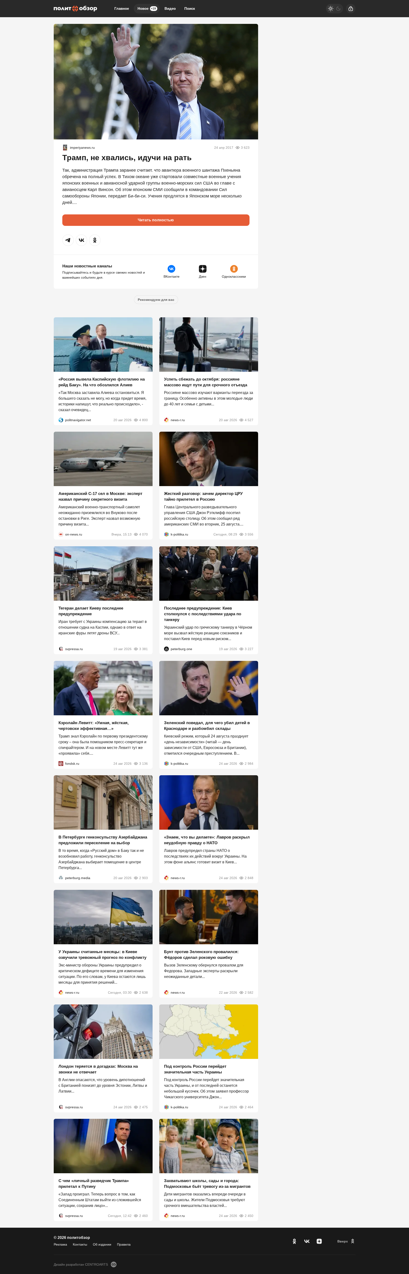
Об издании (102, 1244)
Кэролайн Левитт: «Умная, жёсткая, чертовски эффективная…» (93, 725)
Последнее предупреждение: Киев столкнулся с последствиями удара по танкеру (202, 614)
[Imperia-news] (65, 147)
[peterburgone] (166, 649)
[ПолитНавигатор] (61, 419)
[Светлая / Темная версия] (334, 8)
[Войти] (351, 8)
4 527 (249, 420)
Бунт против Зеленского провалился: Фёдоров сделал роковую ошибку (201, 955)
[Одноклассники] (294, 1241)
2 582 (249, 992)
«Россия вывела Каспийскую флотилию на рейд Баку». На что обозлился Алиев (101, 382)
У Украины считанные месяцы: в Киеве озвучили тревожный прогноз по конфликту (102, 955)
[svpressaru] (61, 649)
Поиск (189, 8)
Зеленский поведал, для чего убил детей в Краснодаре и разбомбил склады (207, 725)
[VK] (307, 1241)
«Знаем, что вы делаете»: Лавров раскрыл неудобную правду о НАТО (207, 840)
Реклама (60, 1244)
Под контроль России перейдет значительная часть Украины (195, 1069)
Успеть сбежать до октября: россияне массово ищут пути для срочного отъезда (205, 382)
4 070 (143, 534)
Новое (147, 8)
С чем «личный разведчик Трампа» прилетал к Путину (93, 1183)
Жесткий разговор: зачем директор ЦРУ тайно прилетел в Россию (203, 496)
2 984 (249, 763)
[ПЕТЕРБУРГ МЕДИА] (61, 878)
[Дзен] (319, 1241)
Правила (124, 1244)
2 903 (143, 878)
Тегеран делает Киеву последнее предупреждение (90, 611)
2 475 (143, 1107)
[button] (68, 240)
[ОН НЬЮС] (61, 534)
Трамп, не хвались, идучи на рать (127, 157)
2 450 (249, 1216)
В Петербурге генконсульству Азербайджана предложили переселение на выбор (102, 840)
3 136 (143, 763)
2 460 (143, 1216)
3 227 (249, 649)
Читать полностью (156, 220)
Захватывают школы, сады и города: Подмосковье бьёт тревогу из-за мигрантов (207, 1183)
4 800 (143, 420)
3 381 (143, 649)
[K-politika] (166, 534)
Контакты (80, 1244)
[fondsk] (61, 763)
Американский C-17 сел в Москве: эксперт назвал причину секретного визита (100, 496)
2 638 (143, 992)
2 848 (249, 878)
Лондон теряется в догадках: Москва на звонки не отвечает (98, 1069)
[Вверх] (346, 1241)
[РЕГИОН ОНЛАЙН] (166, 419)
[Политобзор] (75, 8)
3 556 (249, 534)
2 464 (249, 1107)
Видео (170, 8)
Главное (121, 8)
